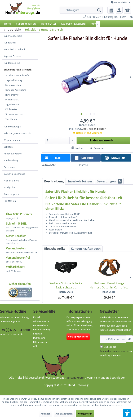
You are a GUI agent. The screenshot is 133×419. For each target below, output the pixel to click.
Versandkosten (75, 378)
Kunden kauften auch (86, 249)
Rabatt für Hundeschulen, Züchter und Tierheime (79, 327)
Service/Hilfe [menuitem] (120, 2)
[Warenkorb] (127, 10)
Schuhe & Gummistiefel (17, 75)
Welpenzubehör (12, 140)
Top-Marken (11, 119)
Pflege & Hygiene (13, 153)
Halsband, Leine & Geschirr (17, 133)
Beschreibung (54, 181)
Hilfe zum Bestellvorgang (79, 321)
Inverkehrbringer (80, 181)
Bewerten (98, 148)
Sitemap (37, 333)
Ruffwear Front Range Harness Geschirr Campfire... (109, 285)
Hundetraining (11, 160)
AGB (35, 345)
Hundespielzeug (12, 62)
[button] (127, 413)
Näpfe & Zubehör (12, 56)
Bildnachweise (40, 342)
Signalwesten (12, 104)
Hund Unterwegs (12, 126)
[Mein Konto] (119, 10)
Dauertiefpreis (11, 194)
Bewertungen (109, 181)
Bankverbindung (41, 329)
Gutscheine (9, 167)
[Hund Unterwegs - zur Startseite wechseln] (23, 12)
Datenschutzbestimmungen (114, 351)
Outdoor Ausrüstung (15, 89)
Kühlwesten (11, 109)
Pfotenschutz (12, 99)
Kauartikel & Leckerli (14, 49)
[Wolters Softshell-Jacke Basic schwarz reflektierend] (66, 267)
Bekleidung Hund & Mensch (18, 69)
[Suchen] (99, 10)
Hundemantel (12, 94)
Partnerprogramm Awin (78, 317)
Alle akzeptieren (64, 413)
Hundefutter (10, 42)
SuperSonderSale (13, 35)
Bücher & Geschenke (14, 173)
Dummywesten (13, 85)
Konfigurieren (85, 413)
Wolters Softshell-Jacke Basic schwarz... (66, 285)
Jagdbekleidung (13, 80)
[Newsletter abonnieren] (129, 338)
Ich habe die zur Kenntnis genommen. (116, 351)
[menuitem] (81, 10)
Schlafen (8, 146)
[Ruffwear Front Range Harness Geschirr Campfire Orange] (109, 267)
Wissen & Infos (11, 180)
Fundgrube (9, 187)
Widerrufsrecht (41, 321)
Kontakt (37, 317)
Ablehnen (45, 413)
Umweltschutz (40, 325)
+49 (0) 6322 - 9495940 (15, 330)
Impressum (39, 337)
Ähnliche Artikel (55, 249)
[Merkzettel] (110, 10)
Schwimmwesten (14, 114)
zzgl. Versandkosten (94, 128)
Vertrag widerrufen (78, 336)
